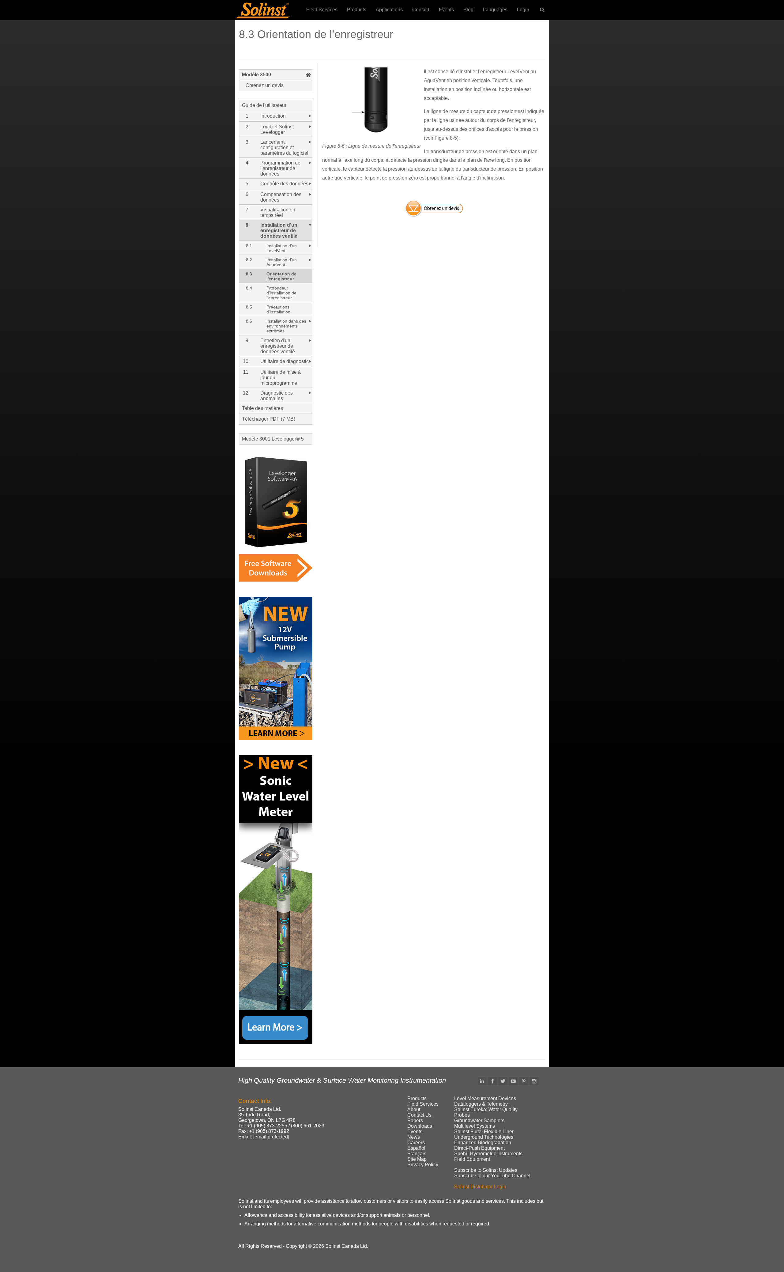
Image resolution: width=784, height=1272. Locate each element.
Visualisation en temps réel (277, 212)
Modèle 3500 (256, 74)
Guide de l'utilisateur (264, 105)
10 (245, 361)
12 (245, 393)
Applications (389, 9)
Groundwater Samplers (479, 1120)
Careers (416, 1142)
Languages (495, 9)
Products (356, 9)
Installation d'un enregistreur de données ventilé (278, 230)
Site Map (417, 1159)
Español (416, 1148)
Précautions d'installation (278, 309)
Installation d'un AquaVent (281, 262)
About (413, 1109)
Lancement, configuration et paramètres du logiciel (284, 147)
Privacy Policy (422, 1164)
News (413, 1137)
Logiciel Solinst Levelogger (277, 129)
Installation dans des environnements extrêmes (286, 326)
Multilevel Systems (474, 1126)
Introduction (273, 116)
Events (446, 9)
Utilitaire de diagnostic (284, 361)
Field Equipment (472, 1159)
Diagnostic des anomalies (276, 395)
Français (416, 1153)
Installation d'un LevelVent (281, 248)
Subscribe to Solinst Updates (485, 1170)
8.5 (249, 307)
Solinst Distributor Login (480, 1186)
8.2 (249, 259)
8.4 (249, 288)
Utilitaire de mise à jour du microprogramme (280, 377)
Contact (420, 9)
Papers (415, 1120)
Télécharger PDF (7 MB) (268, 419)
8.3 (249, 273)
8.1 (249, 245)
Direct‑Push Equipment (479, 1148)
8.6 (249, 321)
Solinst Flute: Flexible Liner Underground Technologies (484, 1134)
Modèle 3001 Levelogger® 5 (273, 438)
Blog (468, 9)
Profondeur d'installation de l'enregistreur (281, 293)
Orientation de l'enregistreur (281, 276)
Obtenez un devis (265, 85)
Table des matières (262, 408)
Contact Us (419, 1115)
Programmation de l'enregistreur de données (280, 168)
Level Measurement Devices (485, 1098)
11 (245, 372)
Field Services (321, 9)
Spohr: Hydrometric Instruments (488, 1153)
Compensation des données (280, 197)
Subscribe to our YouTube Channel (492, 1175)
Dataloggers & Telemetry (481, 1104)
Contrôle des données (284, 183)
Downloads (419, 1126)
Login (523, 9)
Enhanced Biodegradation (482, 1142)
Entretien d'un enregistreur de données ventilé (277, 346)
